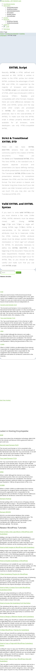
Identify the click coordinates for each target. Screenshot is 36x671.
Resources (6, 19)
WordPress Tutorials (12, 21)
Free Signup (6, 29)
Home (2, 33)
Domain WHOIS (5, 512)
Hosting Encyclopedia (12, 23)
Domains (5, 18)
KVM (1, 292)
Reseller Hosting (11, 14)
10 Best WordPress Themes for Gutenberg (14, 630)
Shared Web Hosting (12, 7)
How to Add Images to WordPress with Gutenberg (17, 547)
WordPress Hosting (12, 9)
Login (7, 26)
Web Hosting (6, 5)
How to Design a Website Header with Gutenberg (17, 616)
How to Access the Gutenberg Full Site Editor (15, 603)
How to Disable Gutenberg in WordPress (14, 561)
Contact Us (6, 24)
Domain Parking (5, 499)
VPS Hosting (10, 12)
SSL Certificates (11, 16)
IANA (1, 331)
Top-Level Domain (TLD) (7, 318)
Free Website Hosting (9, 4)
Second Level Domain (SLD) (8, 305)
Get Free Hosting (5, 400)
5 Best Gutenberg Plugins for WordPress (14, 574)
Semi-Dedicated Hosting (13, 11)
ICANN (2, 344)
